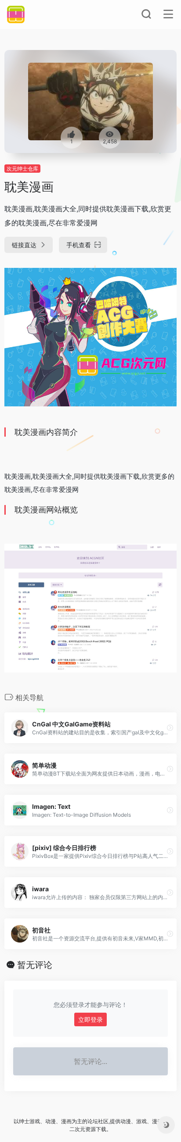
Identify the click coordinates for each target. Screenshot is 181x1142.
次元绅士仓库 (22, 168)
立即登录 (90, 1019)
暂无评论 (34, 965)
